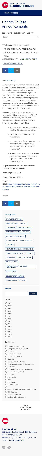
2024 (10, 308)
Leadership (28, 258)
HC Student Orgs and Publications (19, 249)
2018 (10, 324)
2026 (10, 303)
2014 (10, 334)
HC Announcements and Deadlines (19, 240)
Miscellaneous (11, 262)
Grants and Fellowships (15, 236)
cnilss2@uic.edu (29, 59)
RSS (26, 405)
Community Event (24, 228)
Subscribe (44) (26, 407)
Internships (10, 258)
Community (10, 228)
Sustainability (10, 80)
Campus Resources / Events (13, 63)
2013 (10, 337)
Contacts (26, 409)
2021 (10, 316)
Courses (26, 232)
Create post (19, 33)
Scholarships (11, 272)
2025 (10, 306)
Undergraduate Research (15, 280)
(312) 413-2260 (15, 437)
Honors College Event (14, 253)
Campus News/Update (14, 219)
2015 (10, 332)
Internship (30, 253)
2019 (10, 321)
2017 (10, 326)
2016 (10, 329)
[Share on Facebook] (5, 70)
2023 (10, 311)
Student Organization (15, 276)
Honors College (11, 13)
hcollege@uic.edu (16, 440)
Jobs (19, 258)
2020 (10, 319)
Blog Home (7, 33)
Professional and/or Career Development (16, 266)
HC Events (9, 245)
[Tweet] (11, 70)
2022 (10, 314)
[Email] (17, 70)
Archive (30, 33)
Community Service (13, 232)
